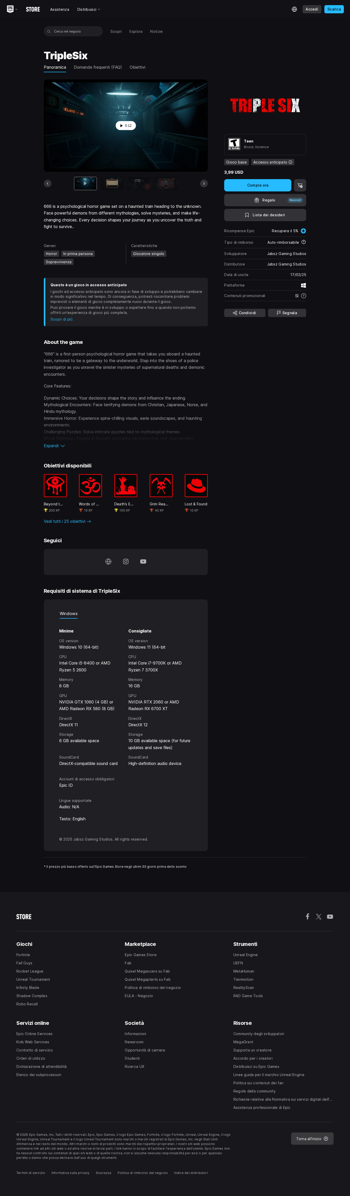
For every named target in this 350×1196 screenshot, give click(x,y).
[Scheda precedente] (48, 183)
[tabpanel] (126, 693)
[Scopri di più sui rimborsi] (303, 242)
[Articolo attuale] (85, 183)
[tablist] (126, 613)
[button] (126, 445)
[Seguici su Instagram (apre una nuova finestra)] (125, 562)
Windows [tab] (69, 613)
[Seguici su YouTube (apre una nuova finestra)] (143, 562)
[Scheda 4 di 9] (166, 183)
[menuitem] (116, 31)
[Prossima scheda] (204, 183)
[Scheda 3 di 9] (139, 183)
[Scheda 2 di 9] (112, 183)
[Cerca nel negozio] (48, 31)
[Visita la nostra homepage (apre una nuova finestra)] (108, 562)
